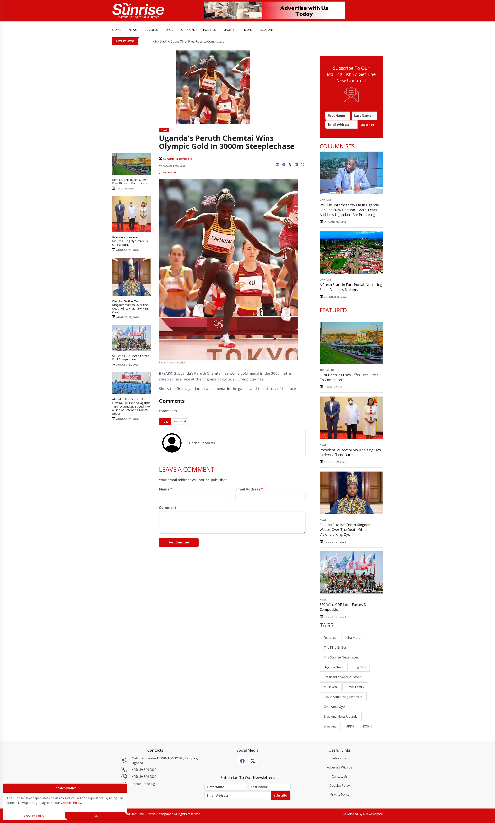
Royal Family (355, 687)
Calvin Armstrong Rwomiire (343, 697)
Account (267, 30)
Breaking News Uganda (341, 716)
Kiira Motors (354, 637)
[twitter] (290, 164)
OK (96, 816)
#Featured (180, 421)
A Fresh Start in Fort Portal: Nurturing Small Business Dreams (351, 287)
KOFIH (367, 726)
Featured (330, 637)
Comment (167, 507)
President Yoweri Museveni (343, 677)
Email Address (249, 489)
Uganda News (334, 667)
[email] (278, 164)
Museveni (331, 687)
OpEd (169, 30)
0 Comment (171, 172)
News (323, 444)
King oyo (359, 667)
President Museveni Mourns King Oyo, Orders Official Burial (351, 452)
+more (247, 30)
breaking (330, 726)
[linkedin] (296, 164)
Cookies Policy (339, 785)
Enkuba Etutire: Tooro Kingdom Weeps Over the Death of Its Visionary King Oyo (346, 529)
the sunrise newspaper (341, 657)
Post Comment (178, 542)
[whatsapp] (302, 164)
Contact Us (339, 776)
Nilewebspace (373, 814)
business (151, 30)
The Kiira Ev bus (335, 647)
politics (209, 30)
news (133, 30)
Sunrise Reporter (180, 159)
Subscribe (367, 124)
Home (116, 30)
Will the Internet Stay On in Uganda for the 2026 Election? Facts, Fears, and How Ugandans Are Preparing (349, 210)
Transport (327, 370)
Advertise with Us (339, 767)
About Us (339, 758)
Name (165, 489)
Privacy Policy (339, 794)
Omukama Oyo (334, 706)
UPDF (350, 726)
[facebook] (284, 164)
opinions (188, 30)
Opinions (326, 199)
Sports (229, 30)
